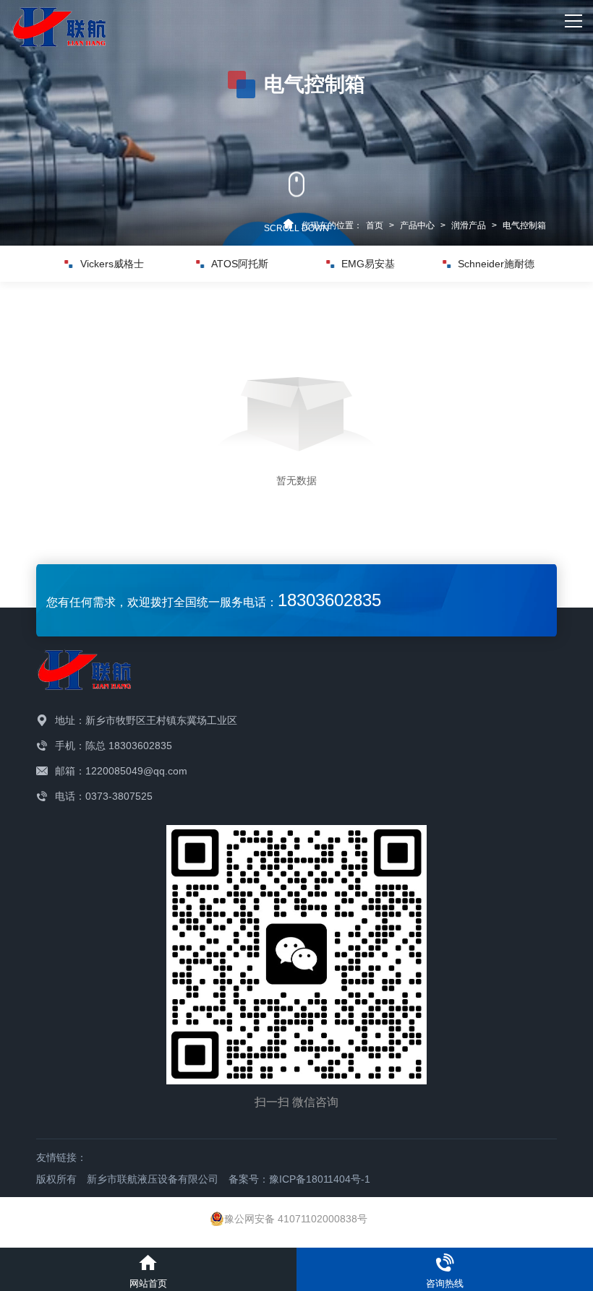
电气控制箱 (524, 225)
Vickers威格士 (112, 263)
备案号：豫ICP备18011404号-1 (299, 1179)
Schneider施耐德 (496, 263)
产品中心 (417, 225)
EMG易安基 (368, 263)
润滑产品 (468, 225)
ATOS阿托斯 (239, 263)
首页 (374, 225)
